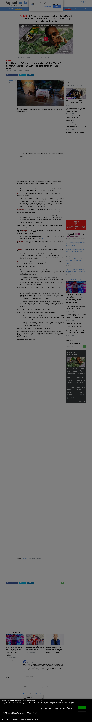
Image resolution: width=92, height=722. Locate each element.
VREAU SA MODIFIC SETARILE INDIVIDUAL (81, 711)
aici (2, 715)
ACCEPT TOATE (82, 707)
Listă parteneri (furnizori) (46, 710)
